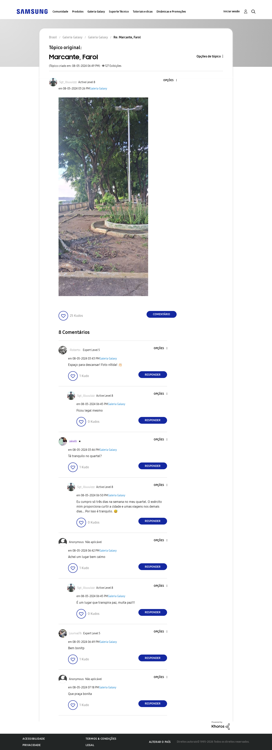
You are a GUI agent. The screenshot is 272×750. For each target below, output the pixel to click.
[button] (170, 80)
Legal (90, 745)
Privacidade (32, 745)
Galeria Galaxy (96, 11)
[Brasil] (32, 11)
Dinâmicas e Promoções (171, 11)
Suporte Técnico (119, 11)
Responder (152, 374)
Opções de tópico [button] (209, 56)
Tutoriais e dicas (143, 11)
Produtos (77, 11)
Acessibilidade (34, 738)
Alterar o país (160, 742)
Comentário (161, 314)
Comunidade (60, 11)
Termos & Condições (101, 738)
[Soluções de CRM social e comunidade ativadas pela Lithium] (221, 725)
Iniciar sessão (231, 11)
